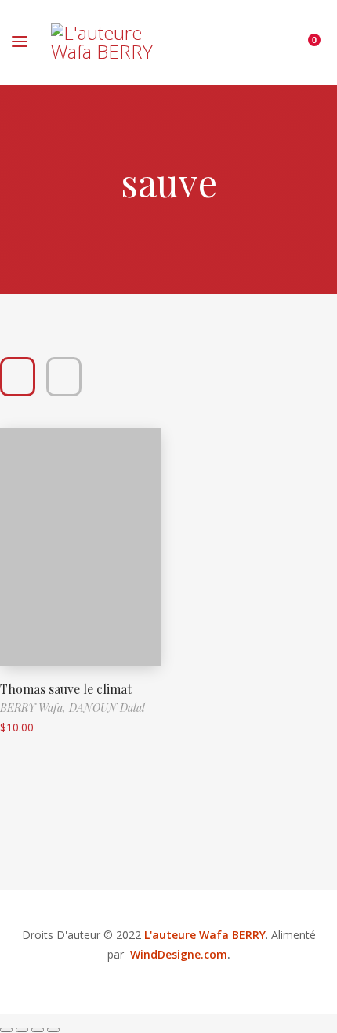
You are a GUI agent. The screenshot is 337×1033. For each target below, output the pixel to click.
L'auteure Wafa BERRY (205, 934)
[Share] (37, 1030)
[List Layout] (64, 376)
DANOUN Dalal (107, 707)
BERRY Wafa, (34, 707)
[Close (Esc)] (53, 1030)
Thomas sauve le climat (66, 689)
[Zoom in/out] (6, 1030)
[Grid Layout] (17, 376)
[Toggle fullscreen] (22, 1030)
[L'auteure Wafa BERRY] (104, 42)
